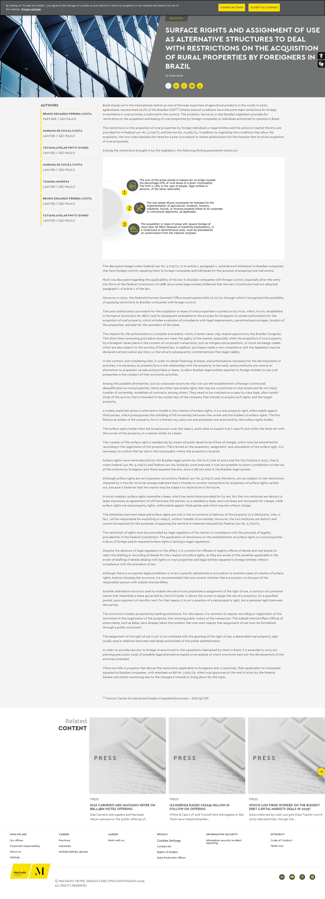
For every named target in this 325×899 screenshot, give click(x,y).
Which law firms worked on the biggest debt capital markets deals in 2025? (284, 807)
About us (15, 851)
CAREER (64, 834)
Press (94, 799)
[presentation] (93, 771)
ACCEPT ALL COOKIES (264, 7)
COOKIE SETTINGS (231, 7)
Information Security (222, 834)
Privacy (162, 834)
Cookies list (164, 846)
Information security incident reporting (223, 841)
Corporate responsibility (25, 845)
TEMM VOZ (277, 845)
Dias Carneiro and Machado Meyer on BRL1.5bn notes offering (122, 807)
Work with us (116, 840)
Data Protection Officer (171, 857)
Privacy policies (31, 9)
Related (72, 724)
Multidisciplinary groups (73, 851)
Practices (64, 840)
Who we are (18, 834)
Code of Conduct (281, 840)
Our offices (16, 840)
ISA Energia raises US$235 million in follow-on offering (199, 807)
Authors (49, 105)
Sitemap (15, 857)
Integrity (278, 834)
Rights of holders (167, 851)
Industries (65, 845)
